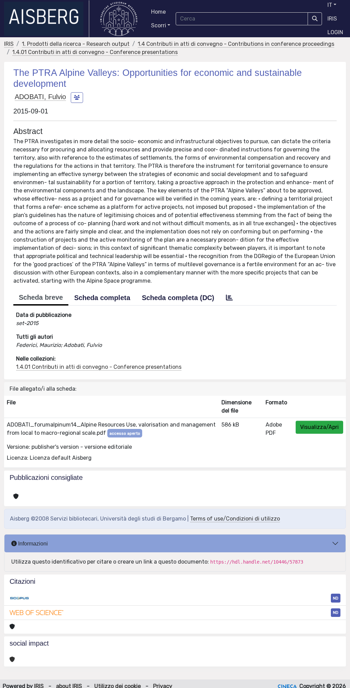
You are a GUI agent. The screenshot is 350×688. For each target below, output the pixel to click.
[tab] (229, 298)
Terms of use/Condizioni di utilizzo (235, 518)
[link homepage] (46, 18)
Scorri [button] (158, 25)
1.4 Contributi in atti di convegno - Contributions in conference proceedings (236, 44)
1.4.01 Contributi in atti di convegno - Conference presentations (95, 52)
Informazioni (32, 544)
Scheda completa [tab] (102, 297)
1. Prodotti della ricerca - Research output (76, 44)
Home (158, 12)
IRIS (332, 18)
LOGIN (335, 32)
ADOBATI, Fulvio (40, 96)
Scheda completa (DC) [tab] (178, 297)
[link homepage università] (119, 18)
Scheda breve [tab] (41, 297)
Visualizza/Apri (319, 427)
